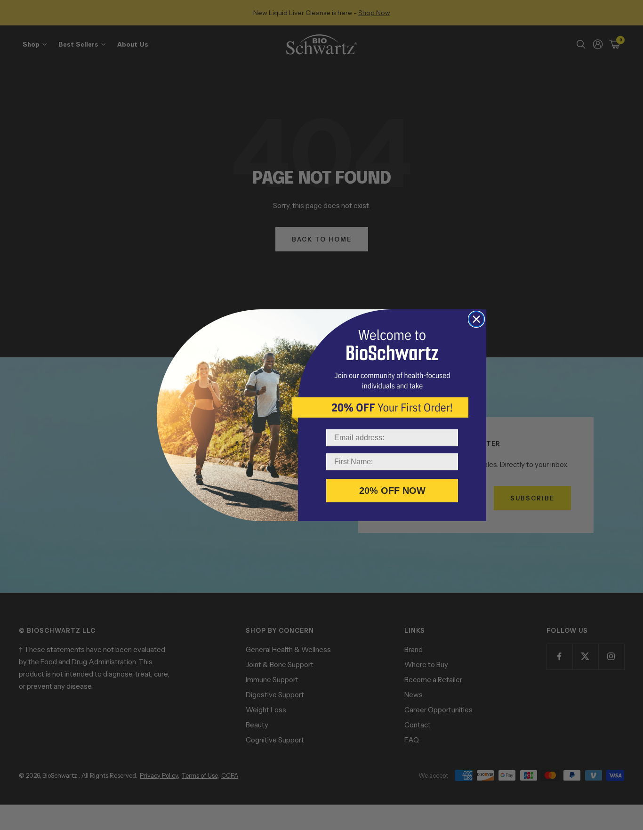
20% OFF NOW (392, 490)
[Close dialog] (476, 319)
